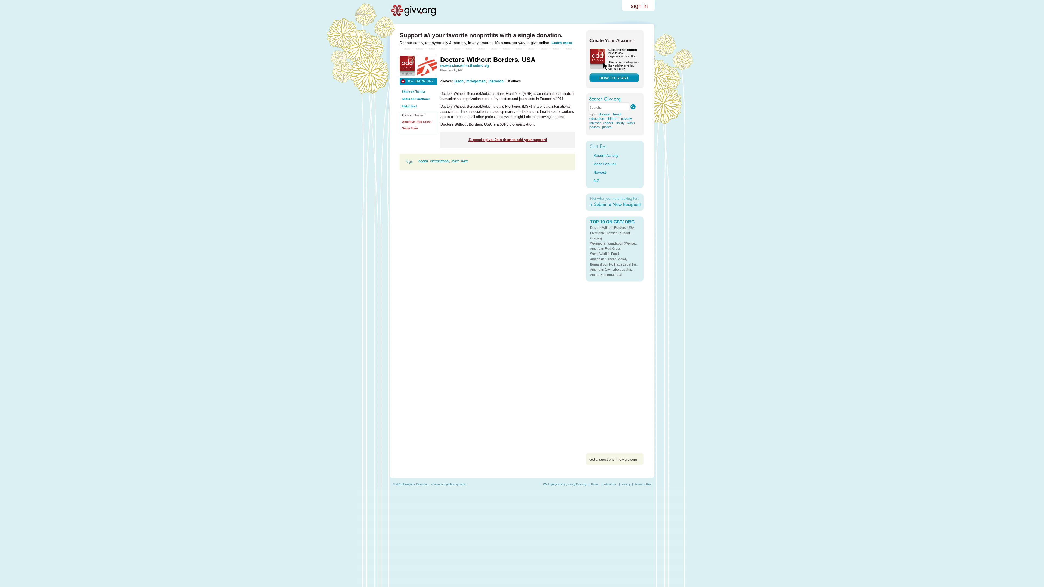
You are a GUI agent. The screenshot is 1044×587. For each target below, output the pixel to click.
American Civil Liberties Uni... (611, 269)
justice (607, 127)
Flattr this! (409, 106)
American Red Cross (416, 121)
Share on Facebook (416, 99)
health (423, 161)
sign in (639, 6)
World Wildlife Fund (604, 254)
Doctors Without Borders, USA (612, 228)
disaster (605, 114)
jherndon (496, 81)
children (613, 119)
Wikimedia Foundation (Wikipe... (614, 243)
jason (459, 81)
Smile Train (410, 128)
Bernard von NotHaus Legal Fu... (614, 264)
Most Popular (604, 164)
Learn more (561, 42)
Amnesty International (606, 275)
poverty (626, 119)
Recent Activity (605, 155)
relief (455, 161)
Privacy (626, 484)
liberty (620, 123)
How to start (614, 78)
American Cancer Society (608, 259)
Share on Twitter (413, 91)
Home (594, 484)
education (596, 119)
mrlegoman (476, 81)
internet (595, 123)
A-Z (596, 181)
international (439, 161)
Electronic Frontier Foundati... (611, 233)
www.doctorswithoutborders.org (464, 66)
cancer (608, 123)
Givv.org (596, 238)
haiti (464, 161)
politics (594, 127)
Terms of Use (643, 484)
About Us (610, 484)
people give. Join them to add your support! (507, 140)
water (631, 123)
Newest (599, 172)
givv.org (413, 10)
